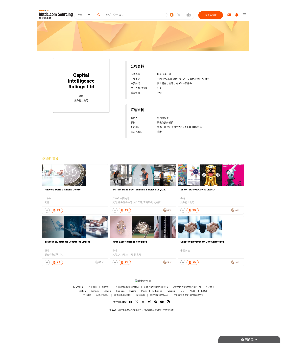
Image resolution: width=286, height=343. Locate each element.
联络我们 (106, 287)
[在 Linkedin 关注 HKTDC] (143, 301)
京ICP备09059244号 (159, 295)
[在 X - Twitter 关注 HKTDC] (136, 301)
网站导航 (140, 295)
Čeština (82, 291)
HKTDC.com (77, 287)
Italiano (132, 291)
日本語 (204, 291)
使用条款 (87, 295)
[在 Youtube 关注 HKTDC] (162, 301)
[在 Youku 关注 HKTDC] (168, 301)
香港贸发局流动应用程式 (127, 287)
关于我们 (92, 287)
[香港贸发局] (143, 280)
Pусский (171, 291)
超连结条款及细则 (122, 295)
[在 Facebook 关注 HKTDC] (130, 301)
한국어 (193, 291)
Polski (144, 291)
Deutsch (95, 291)
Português (157, 291)
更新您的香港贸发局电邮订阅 (187, 287)
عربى (182, 291)
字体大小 (210, 287)
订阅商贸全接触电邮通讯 (156, 287)
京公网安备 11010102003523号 (188, 295)
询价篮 (249, 339)
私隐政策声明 (102, 295)
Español (107, 291)
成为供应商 (210, 15)
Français (120, 291)
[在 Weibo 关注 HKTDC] (149, 301)
